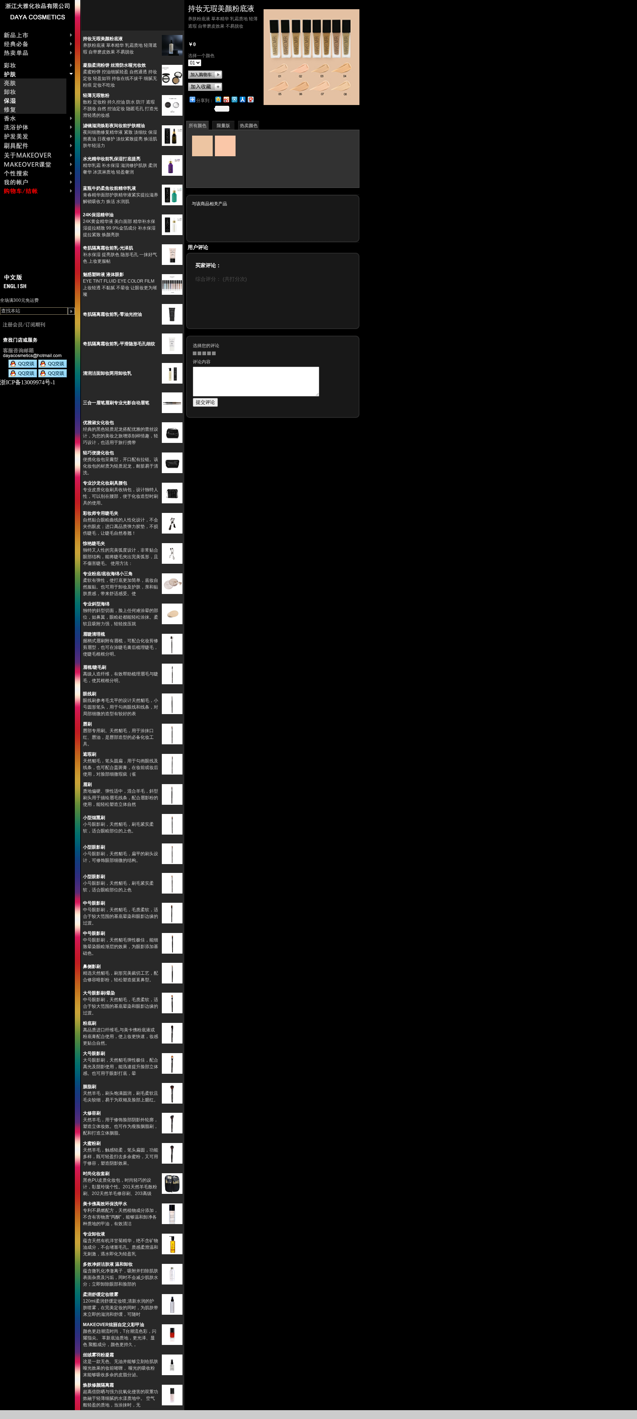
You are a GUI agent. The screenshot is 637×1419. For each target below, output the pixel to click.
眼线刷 (89, 693)
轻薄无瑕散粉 (96, 95)
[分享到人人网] (242, 99)
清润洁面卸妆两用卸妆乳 (107, 373)
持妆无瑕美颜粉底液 (103, 38)
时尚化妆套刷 (96, 1173)
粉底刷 (89, 1023)
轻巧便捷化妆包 (98, 452)
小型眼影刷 (94, 847)
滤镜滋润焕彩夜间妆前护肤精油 (114, 125)
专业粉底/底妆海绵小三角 (108, 573)
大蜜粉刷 (92, 1143)
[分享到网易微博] (250, 99)
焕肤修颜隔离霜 (98, 1385)
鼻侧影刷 (92, 966)
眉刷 (87, 784)
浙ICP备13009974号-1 (27, 382)
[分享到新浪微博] (226, 99)
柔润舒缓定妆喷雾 (100, 1294)
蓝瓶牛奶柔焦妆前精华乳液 (109, 188)
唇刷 (87, 724)
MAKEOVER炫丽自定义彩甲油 (113, 1324)
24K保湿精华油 (98, 214)
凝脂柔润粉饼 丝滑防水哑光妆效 (114, 65)
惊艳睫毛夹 (94, 543)
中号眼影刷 (94, 903)
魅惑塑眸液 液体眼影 (103, 274)
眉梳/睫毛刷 (94, 667)
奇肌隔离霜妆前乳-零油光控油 (112, 314)
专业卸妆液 (94, 1234)
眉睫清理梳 (94, 634)
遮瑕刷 (89, 754)
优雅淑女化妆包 (98, 422)
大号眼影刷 (94, 1053)
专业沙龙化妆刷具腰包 (105, 483)
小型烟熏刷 (94, 817)
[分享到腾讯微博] (234, 99)
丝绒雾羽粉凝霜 (98, 1354)
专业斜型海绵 (96, 604)
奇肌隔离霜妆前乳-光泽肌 (108, 248)
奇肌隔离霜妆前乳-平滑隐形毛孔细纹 (119, 343)
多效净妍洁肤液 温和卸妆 (108, 1264)
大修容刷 (92, 1113)
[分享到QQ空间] (218, 99)
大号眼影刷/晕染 (99, 993)
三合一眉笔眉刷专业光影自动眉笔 (116, 402)
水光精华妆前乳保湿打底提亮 (111, 158)
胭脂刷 (89, 1086)
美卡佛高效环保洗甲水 (105, 1203)
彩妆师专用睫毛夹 (100, 513)
